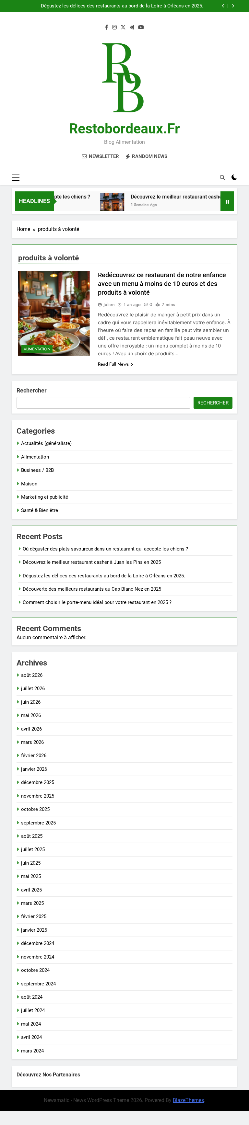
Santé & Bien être (39, 510)
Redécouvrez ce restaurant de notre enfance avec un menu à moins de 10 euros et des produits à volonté (162, 283)
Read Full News (113, 364)
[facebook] (106, 27)
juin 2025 (31, 863)
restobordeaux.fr (124, 128)
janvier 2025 (34, 930)
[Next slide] (233, 6)
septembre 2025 (38, 823)
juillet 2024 (33, 1010)
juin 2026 (31, 702)
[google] (132, 27)
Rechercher (32, 390)
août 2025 (31, 836)
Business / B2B (37, 470)
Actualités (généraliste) (46, 443)
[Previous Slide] (223, 6)
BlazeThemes (188, 1100)
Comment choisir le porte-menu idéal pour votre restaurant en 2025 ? (97, 602)
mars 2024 (32, 1051)
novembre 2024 (37, 957)
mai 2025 (31, 876)
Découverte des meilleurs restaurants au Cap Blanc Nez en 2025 (92, 589)
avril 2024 (31, 1037)
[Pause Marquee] (227, 201)
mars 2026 (32, 742)
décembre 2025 (37, 782)
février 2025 (33, 916)
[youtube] (141, 27)
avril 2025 (31, 890)
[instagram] (114, 27)
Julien (109, 304)
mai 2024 (31, 1024)
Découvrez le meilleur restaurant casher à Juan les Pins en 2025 (92, 562)
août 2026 (31, 675)
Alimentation (37, 349)
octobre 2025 (35, 809)
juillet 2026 (33, 688)
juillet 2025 (33, 849)
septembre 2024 (38, 984)
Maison (29, 484)
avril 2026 (31, 729)
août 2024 (31, 997)
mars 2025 (32, 903)
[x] (123, 27)
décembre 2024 (37, 943)
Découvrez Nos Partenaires (48, 1075)
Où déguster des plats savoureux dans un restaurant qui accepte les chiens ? (105, 549)
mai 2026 (31, 715)
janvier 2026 (34, 769)
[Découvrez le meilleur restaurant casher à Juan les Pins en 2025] (103, 205)
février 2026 (33, 755)
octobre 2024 (35, 970)
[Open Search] (222, 177)
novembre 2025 (37, 796)
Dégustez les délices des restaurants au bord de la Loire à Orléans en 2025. (122, 6)
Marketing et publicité (44, 497)
